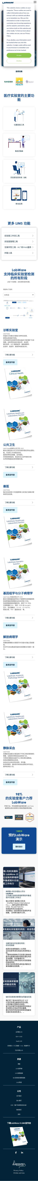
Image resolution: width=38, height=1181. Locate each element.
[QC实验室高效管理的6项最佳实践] (19, 982)
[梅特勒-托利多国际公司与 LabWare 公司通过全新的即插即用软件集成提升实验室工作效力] (19, 877)
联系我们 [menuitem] (19, 1110)
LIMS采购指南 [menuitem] (19, 1073)
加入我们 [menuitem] (19, 1100)
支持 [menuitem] (19, 1114)
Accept (19, 55)
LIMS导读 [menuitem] (19, 1082)
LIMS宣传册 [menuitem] (19, 1069)
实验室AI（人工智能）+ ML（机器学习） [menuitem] (19, 1046)
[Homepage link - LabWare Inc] (19, 1167)
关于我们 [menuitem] (19, 1096)
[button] (35, 2)
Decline (19, 61)
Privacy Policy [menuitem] (18, 1170)
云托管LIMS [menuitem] (19, 1032)
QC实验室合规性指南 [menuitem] (19, 1078)
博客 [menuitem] (19, 1064)
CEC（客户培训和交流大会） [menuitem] (19, 1105)
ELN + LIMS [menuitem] (19, 1036)
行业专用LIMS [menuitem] (19, 1050)
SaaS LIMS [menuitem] (19, 1041)
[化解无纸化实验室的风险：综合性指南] (19, 929)
